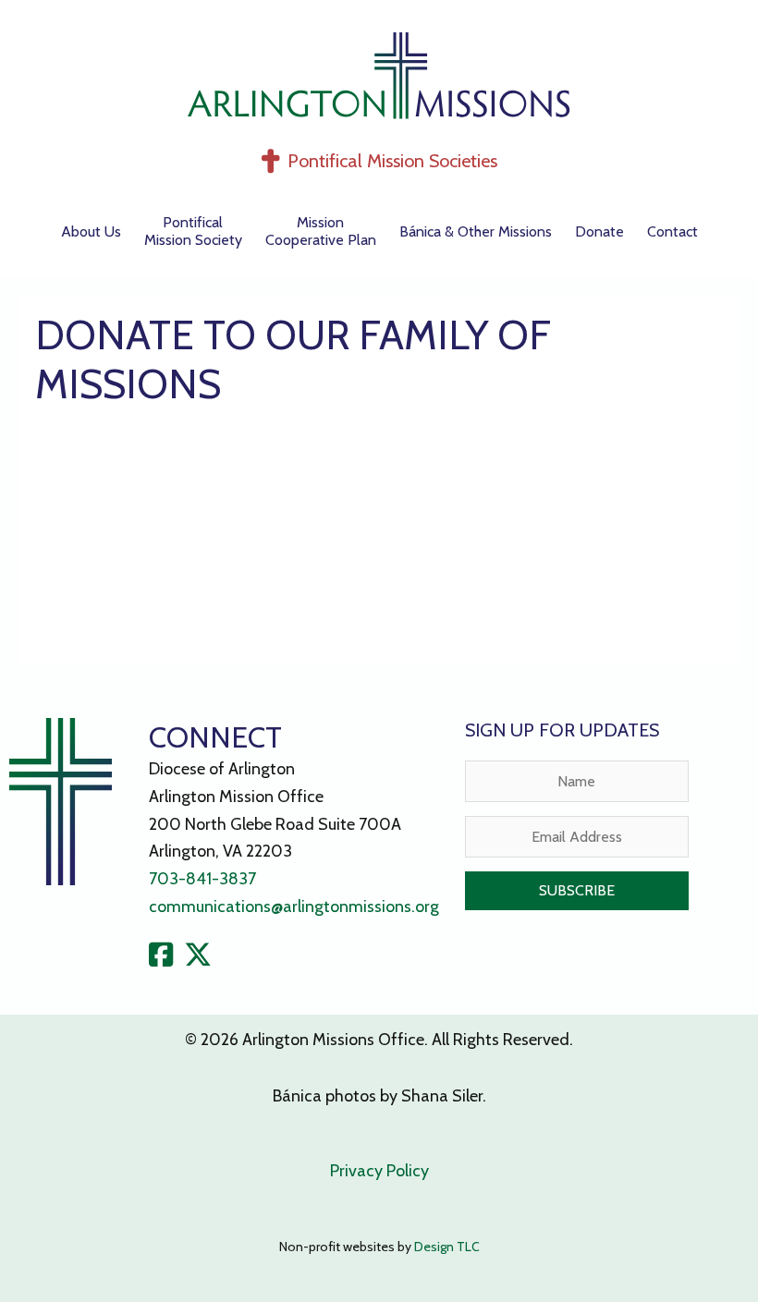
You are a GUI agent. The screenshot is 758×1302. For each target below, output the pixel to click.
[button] (577, 890)
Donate (599, 231)
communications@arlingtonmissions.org (294, 906)
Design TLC (447, 1246)
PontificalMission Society (193, 231)
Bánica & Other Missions (475, 231)
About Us (91, 231)
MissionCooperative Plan (320, 231)
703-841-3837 (202, 879)
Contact (672, 231)
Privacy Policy (379, 1171)
